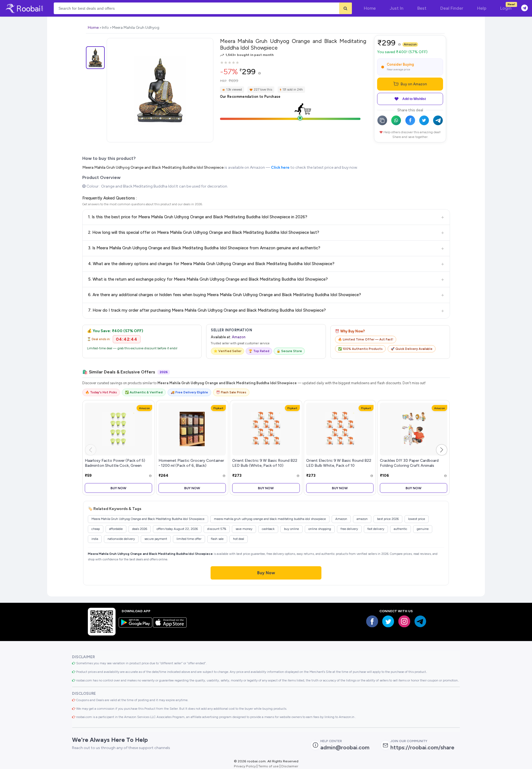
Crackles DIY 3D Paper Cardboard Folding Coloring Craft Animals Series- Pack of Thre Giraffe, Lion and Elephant (413, 467)
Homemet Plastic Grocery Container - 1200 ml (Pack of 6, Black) (191, 463)
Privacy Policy (245, 766)
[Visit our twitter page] (388, 621)
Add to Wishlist (414, 99)
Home (93, 27)
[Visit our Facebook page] (372, 621)
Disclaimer (289, 766)
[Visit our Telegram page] (420, 621)
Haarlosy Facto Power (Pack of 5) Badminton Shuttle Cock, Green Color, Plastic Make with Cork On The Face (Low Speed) (118, 467)
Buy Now (118, 488)
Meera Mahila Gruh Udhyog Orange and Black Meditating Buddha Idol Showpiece (153, 167)
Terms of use (268, 766)
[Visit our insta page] (404, 621)
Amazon (410, 44)
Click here (280, 167)
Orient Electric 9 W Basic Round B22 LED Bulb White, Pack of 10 (338, 463)
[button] (441, 449)
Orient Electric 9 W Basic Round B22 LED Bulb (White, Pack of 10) (264, 463)
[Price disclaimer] (259, 73)
